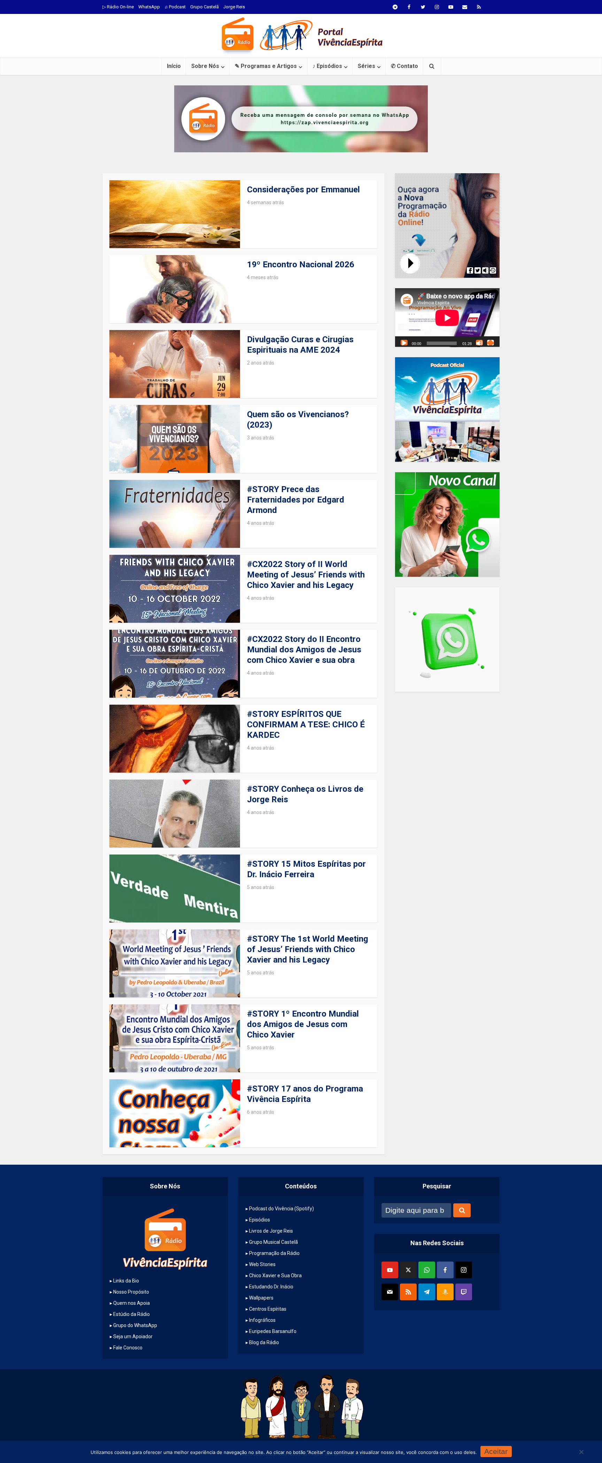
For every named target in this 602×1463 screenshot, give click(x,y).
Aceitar (496, 1451)
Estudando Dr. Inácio (271, 1286)
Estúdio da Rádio (131, 1314)
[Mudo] (479, 342)
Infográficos (262, 1320)
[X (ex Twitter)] (408, 1270)
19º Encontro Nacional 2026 (300, 264)
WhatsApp (149, 6)
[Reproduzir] (404, 342)
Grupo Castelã (204, 6)
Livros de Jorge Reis (271, 1231)
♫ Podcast (175, 6)
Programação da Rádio (274, 1253)
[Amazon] (445, 1292)
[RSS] (408, 1292)
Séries (366, 66)
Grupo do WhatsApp (135, 1325)
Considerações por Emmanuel (303, 189)
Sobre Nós (205, 66)
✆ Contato (404, 66)
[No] (581, 1451)
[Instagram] (463, 1270)
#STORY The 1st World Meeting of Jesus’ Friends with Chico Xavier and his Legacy (307, 949)
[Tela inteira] (490, 342)
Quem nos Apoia (131, 1303)
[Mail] (389, 1292)
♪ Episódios (327, 66)
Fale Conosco (127, 1347)
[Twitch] (463, 1292)
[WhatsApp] (426, 1270)
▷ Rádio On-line (118, 6)
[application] (447, 317)
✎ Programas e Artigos (266, 66)
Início (174, 66)
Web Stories (262, 1264)
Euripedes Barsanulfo (272, 1331)
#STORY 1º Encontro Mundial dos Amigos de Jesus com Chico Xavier (303, 1024)
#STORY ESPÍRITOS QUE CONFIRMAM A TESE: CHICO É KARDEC (306, 724)
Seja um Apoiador (133, 1336)
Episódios (259, 1220)
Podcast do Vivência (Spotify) (281, 1208)
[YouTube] (389, 1270)
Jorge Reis (234, 6)
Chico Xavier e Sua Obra (275, 1275)
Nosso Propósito (131, 1292)
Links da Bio (126, 1281)
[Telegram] (426, 1292)
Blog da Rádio (264, 1342)
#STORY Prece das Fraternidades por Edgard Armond (295, 499)
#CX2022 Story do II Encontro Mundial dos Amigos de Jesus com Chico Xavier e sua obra (304, 649)
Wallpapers (261, 1298)
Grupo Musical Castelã (273, 1242)
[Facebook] (445, 1270)
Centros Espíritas (267, 1309)
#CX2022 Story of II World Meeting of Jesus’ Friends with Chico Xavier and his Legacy (306, 574)
